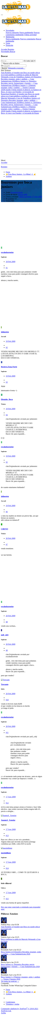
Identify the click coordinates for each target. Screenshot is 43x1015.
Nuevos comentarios (27, 39)
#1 (7, 268)
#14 (7, 868)
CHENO (4, 529)
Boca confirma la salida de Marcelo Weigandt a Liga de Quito (19, 76)
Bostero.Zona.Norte (9, 367)
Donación (9, 45)
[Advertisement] (21, 136)
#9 (7, 650)
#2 (7, 347)
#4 (7, 415)
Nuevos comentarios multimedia (23, 34)
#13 (7, 836)
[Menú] (2, 14)
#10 (7, 700)
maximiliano (6, 853)
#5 (7, 462)
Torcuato (4, 684)
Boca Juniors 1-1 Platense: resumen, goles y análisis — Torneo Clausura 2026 (18, 87)
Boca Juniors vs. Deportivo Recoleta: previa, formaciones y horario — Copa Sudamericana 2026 (19, 83)
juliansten (5, 332)
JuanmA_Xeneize (8, 820)
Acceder (4, 162)
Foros (8, 43)
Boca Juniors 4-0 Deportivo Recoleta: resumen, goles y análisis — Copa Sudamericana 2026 (21, 79)
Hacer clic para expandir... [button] (15, 434)
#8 (7, 622)
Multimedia (10, 37)
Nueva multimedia (26, 33)
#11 (7, 733)
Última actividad (30, 35)
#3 (7, 382)
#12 (7, 803)
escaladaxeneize (17, 192)
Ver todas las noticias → (10, 981)
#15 (7, 899)
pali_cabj (4, 635)
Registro (4, 167)
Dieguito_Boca (7, 399)
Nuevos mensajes (12, 33)
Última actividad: (30, 197)
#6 (7, 512)
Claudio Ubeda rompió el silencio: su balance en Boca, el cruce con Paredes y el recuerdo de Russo (21, 92)
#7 (7, 544)
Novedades (10, 30)
